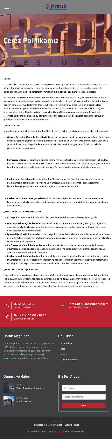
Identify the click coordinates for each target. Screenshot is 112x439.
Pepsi (64, 354)
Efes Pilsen (66, 343)
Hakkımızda (38, 425)
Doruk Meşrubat (56, 421)
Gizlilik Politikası (72, 425)
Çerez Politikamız (54, 425)
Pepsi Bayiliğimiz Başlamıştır (30, 388)
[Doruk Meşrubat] (55, 7)
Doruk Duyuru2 (23, 401)
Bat (63, 349)
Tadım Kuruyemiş (70, 359)
